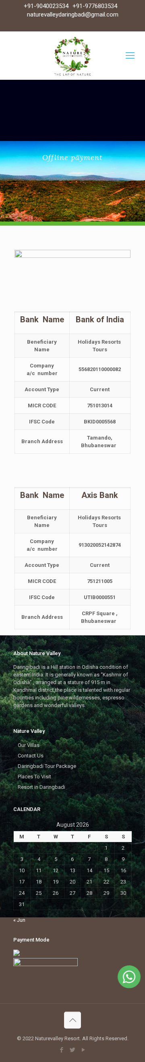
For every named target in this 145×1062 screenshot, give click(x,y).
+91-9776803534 (94, 6)
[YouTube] (83, 1050)
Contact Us (31, 756)
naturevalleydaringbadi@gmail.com (72, 14)
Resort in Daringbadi (41, 787)
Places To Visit (34, 777)
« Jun (19, 920)
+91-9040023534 (46, 6)
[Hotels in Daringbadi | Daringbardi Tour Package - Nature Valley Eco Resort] (72, 55)
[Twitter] (72, 1050)
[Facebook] (62, 1050)
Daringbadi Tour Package (47, 766)
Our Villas (28, 745)
